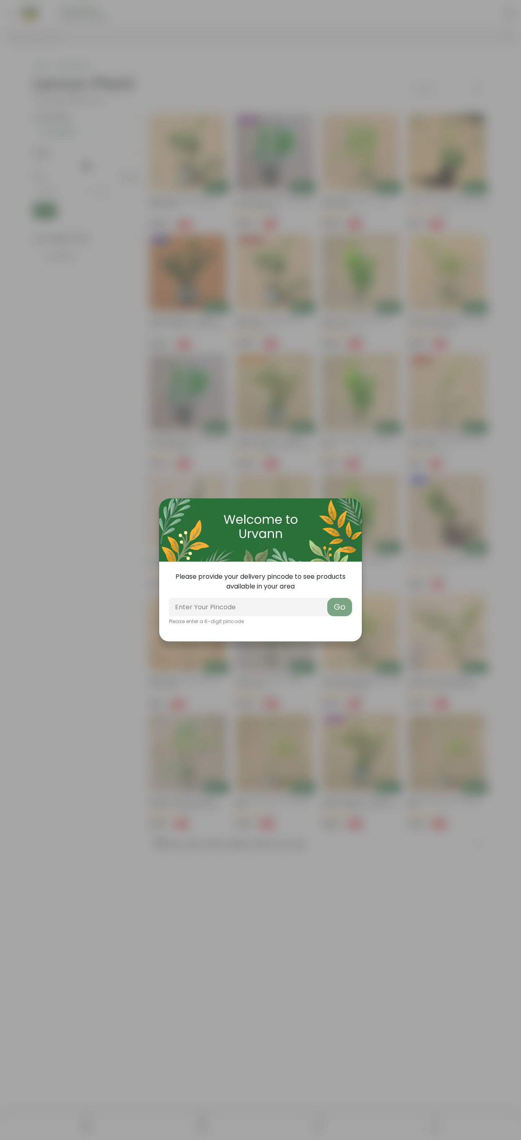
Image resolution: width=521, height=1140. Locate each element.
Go (340, 607)
